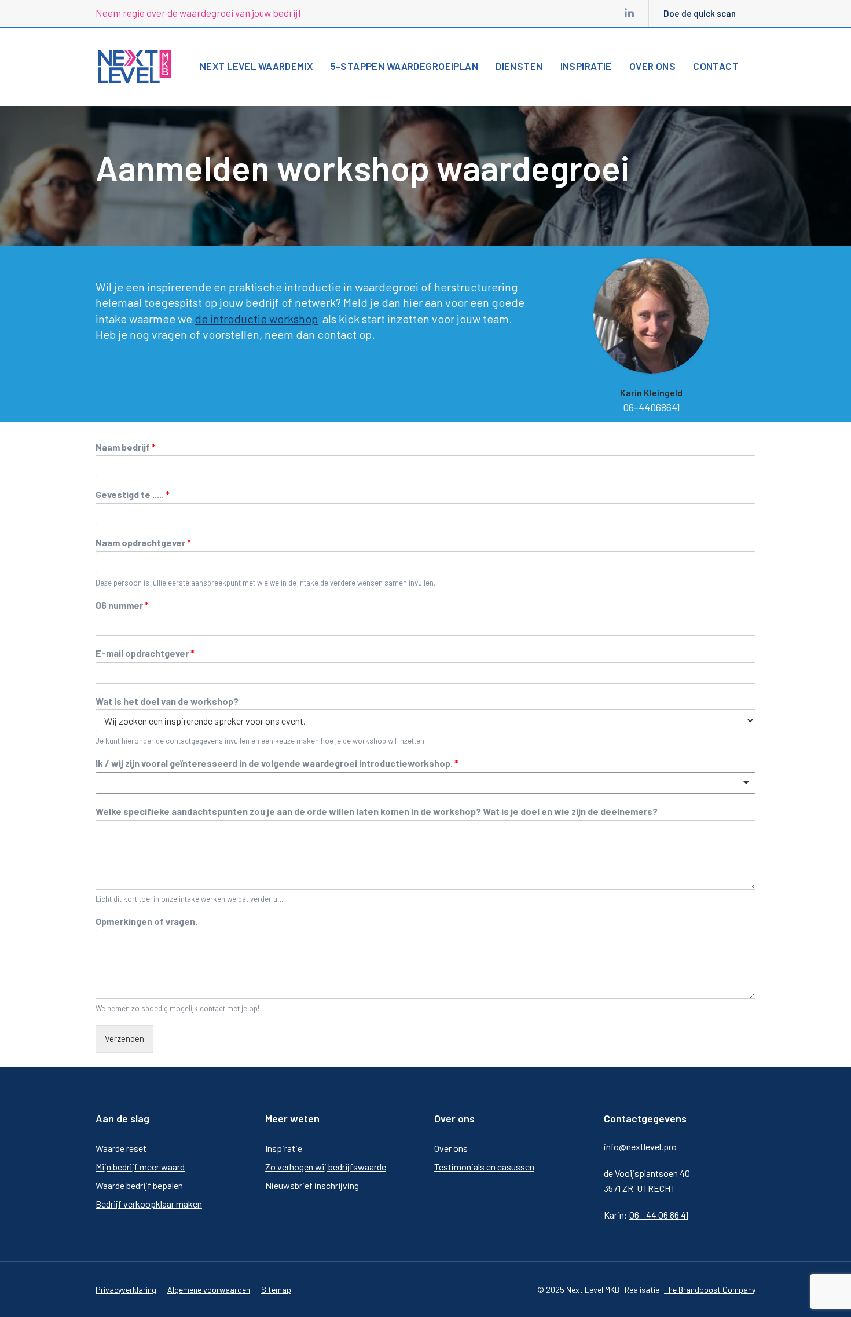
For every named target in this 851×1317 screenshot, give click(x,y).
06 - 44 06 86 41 (658, 1214)
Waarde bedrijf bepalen (139, 1185)
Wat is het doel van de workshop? (167, 701)
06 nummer (122, 604)
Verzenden (124, 1038)
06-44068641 (651, 407)
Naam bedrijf (126, 446)
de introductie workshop (256, 318)
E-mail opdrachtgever (145, 652)
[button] (767, 65)
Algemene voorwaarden (208, 1289)
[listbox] (425, 783)
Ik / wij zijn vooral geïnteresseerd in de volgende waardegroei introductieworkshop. (277, 763)
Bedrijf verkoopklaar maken (149, 1203)
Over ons (451, 1148)
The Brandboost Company (709, 1289)
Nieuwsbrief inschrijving (312, 1185)
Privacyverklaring (126, 1289)
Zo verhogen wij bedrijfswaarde (325, 1166)
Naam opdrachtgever (143, 542)
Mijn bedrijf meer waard (140, 1166)
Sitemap (276, 1289)
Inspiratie (283, 1148)
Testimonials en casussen (484, 1166)
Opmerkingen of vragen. (146, 921)
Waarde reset (121, 1148)
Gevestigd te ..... (133, 494)
